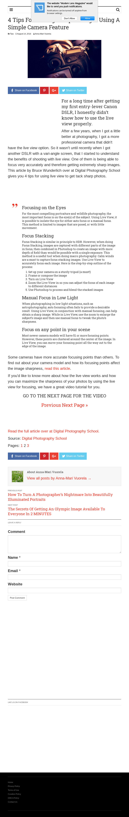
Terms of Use (13, 790)
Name (13, 557)
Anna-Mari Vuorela (43, 34)
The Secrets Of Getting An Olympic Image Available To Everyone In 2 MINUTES (56, 511)
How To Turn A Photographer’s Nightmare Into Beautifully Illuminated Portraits (60, 497)
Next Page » (75, 405)
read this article (57, 368)
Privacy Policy (14, 786)
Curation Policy (14, 794)
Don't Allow (69, 18)
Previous (51, 405)
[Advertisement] (34, 120)
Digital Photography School (44, 438)
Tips (12, 34)
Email (13, 571)
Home (10, 782)
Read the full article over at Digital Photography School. (53, 431)
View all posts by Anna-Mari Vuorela (59, 478)
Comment (16, 531)
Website (15, 584)
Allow (87, 18)
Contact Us (12, 802)
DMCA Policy (13, 798)
